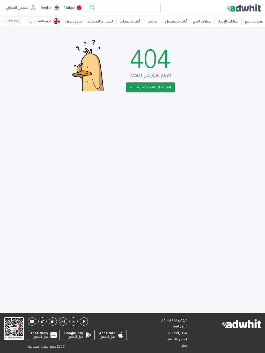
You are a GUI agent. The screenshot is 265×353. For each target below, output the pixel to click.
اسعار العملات (178, 333)
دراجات (153, 21)
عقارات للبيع (254, 21)
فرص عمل (73, 21)
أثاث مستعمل (176, 21)
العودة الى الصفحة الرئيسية (150, 87)
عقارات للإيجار (228, 21)
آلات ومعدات (130, 21)
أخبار (185, 346)
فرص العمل (180, 326)
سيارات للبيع (202, 21)
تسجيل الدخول (17, 7)
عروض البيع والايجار (174, 320)
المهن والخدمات (101, 21)
